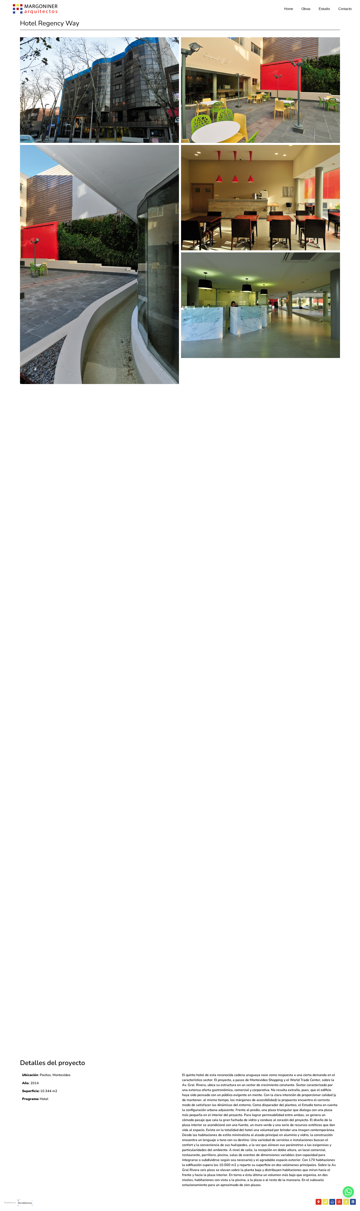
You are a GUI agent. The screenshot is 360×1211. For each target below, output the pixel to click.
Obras (305, 9)
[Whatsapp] (348, 1191)
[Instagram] (339, 1202)
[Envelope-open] (332, 1202)
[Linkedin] (353, 1202)
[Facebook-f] (346, 1202)
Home (288, 9)
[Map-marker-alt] (318, 1202)
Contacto (345, 9)
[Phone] (325, 1202)
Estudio (324, 9)
